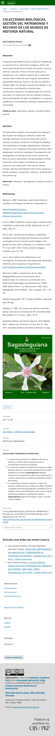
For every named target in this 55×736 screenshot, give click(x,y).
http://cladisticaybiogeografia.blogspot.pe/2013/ (24, 267)
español (7, 626)
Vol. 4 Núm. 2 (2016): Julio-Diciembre (34, 9)
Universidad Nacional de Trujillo (30, 680)
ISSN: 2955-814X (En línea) (17, 692)
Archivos (13, 9)
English (7, 622)
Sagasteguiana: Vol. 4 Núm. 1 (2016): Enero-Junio (30, 572)
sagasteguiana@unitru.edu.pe (25, 707)
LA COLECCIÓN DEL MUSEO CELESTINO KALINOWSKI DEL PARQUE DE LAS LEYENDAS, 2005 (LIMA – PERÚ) (30, 565)
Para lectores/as (10, 588)
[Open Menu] (2, 2)
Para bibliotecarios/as (12, 596)
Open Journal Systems (14, 607)
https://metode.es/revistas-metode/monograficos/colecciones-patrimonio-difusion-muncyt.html (23, 212)
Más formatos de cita (13, 527)
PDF (8, 407)
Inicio (5, 9)
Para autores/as (10, 592)
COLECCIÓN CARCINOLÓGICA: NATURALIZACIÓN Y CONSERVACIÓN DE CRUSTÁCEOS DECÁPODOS (30, 552)
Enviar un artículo (13, 657)
